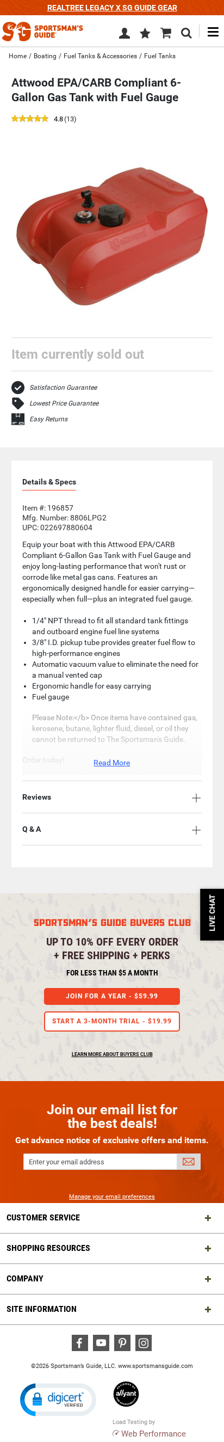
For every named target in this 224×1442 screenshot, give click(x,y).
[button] (145, 34)
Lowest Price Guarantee (63, 403)
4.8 (58, 119)
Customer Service (43, 1217)
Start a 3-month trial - (112, 1021)
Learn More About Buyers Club (112, 1054)
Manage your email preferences (112, 1196)
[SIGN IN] (124, 35)
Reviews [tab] (36, 797)
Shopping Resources (48, 1248)
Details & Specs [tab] (49, 481)
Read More (112, 762)
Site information (42, 1309)
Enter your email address (66, 1162)
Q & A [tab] (31, 829)
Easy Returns (48, 419)
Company (25, 1278)
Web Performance (153, 1434)
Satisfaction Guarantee (63, 387)
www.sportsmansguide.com (155, 1366)
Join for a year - (112, 996)
